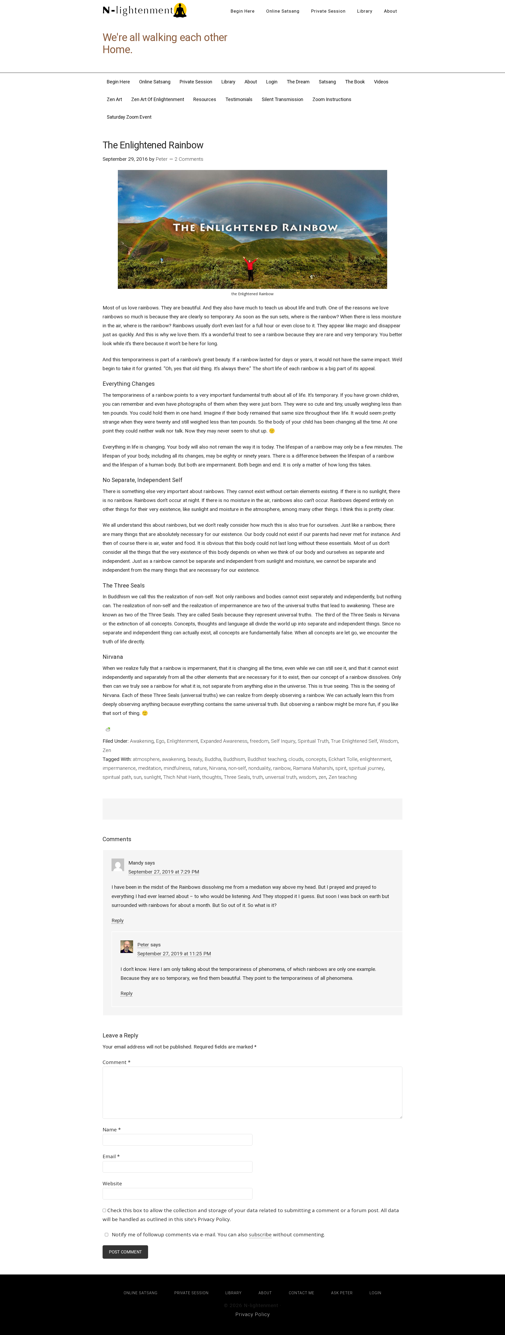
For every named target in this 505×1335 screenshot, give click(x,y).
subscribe (260, 1234)
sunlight (152, 777)
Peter (143, 945)
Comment (116, 1062)
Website (112, 1183)
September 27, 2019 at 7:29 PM (163, 872)
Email (111, 1156)
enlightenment (375, 759)
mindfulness (177, 768)
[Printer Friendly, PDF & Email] (108, 729)
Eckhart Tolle (343, 759)
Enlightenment (182, 741)
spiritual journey (366, 768)
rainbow (282, 768)
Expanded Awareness (224, 741)
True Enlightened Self (354, 741)
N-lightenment (145, 10)
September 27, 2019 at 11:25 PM (174, 954)
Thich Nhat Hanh (181, 777)
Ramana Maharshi (313, 768)
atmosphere (146, 759)
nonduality (259, 768)
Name (112, 1129)
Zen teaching (343, 777)
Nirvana (217, 768)
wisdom (307, 777)
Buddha (213, 759)
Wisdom (389, 741)
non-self (237, 768)
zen (322, 777)
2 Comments (189, 159)
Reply (118, 920)
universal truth (280, 777)
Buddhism (234, 759)
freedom (259, 741)
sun (138, 777)
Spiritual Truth (313, 741)
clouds (296, 759)
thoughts (211, 777)
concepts (316, 759)
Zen (107, 750)
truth (257, 777)
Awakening (142, 741)
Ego (160, 741)
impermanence (119, 768)
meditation (149, 768)
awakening (173, 759)
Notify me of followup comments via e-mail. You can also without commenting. (217, 1234)
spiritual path (117, 777)
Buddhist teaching (267, 759)
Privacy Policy (252, 1314)
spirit (340, 768)
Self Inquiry (283, 741)
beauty (195, 759)
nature (200, 768)
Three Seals (237, 777)
